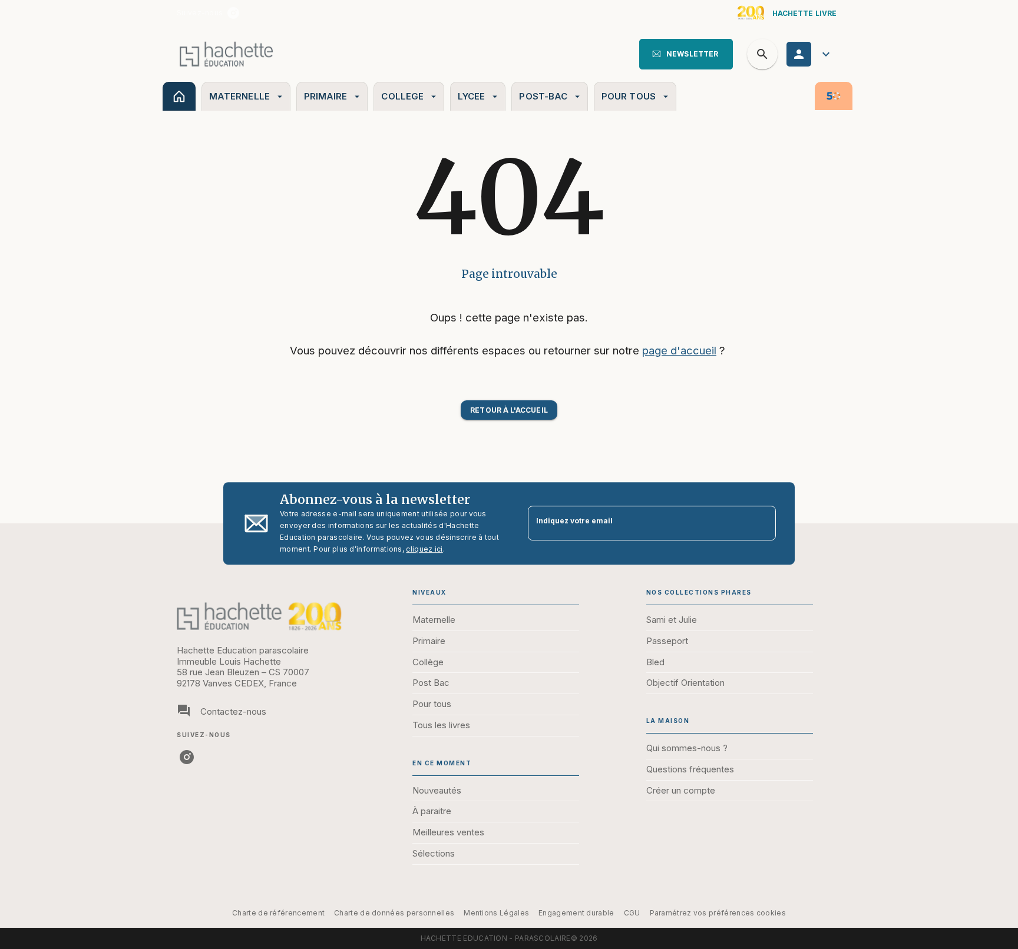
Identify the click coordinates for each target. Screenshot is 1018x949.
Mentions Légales (496, 912)
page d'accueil (679, 350)
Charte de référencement (278, 912)
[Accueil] (226, 54)
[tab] (179, 96)
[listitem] (233, 13)
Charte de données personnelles (394, 912)
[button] (686, 54)
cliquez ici (424, 549)
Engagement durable (576, 912)
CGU (632, 912)
